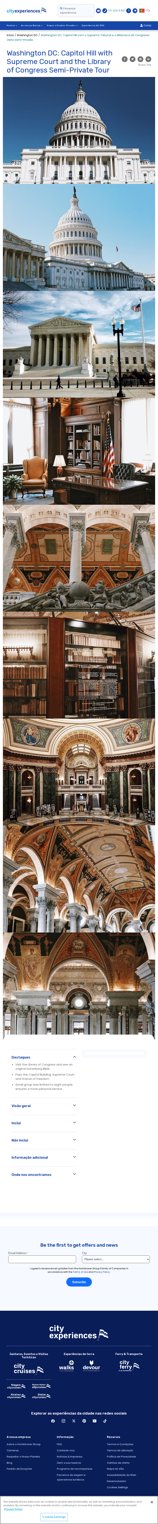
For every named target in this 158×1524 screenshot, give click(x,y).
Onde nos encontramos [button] (31, 1175)
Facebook (53, 1421)
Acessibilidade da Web (121, 1475)
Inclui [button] (16, 1123)
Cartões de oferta (118, 1463)
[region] (79, 1510)
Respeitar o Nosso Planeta (23, 1456)
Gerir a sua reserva (69, 1463)
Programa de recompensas (74, 1469)
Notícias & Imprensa (69, 1456)
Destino (11, 25)
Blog (9, 1463)
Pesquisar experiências (68, 11)
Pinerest (84, 1421)
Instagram (63, 1421)
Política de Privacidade (121, 1456)
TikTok (105, 1421)
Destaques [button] (21, 1057)
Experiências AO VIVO (93, 25)
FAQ (59, 1444)
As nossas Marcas (31, 25)
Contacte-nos (66, 1450)
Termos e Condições (120, 1444)
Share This (144, 65)
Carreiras (13, 1450)
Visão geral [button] (21, 1106)
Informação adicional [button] (30, 1157)
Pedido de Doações (19, 1469)
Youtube (94, 1421)
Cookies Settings (117, 1487)
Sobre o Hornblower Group (24, 1444)
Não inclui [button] (20, 1140)
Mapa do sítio (115, 1469)
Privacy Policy (13, 1509)
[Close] (152, 1502)
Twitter (74, 1421)
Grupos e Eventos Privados (61, 25)
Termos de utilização (120, 1450)
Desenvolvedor (116, 1481)
